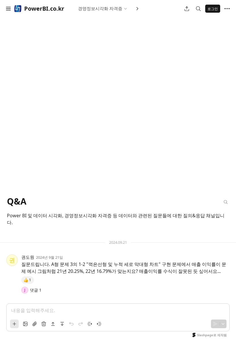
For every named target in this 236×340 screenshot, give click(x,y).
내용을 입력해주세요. (33, 310)
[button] (8, 8)
